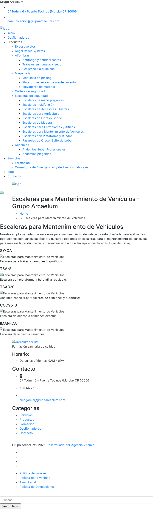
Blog (10, 172)
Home (25, 213)
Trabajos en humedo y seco (41, 64)
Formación (22, 163)
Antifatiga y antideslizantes (41, 60)
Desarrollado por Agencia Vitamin (70, 445)
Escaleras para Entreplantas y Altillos (48, 127)
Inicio (11, 33)
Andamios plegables (36, 154)
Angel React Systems (30, 51)
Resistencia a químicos (38, 69)
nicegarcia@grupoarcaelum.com (42, 400)
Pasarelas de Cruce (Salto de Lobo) (47, 140)
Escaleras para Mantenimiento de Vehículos (53, 131)
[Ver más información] (21, 452)
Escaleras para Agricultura (41, 113)
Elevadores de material (38, 87)
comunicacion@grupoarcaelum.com (33, 21)
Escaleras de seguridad (31, 96)
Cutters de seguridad (30, 91)
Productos (27, 419)
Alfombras (22, 55)
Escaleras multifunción (38, 104)
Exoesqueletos (25, 46)
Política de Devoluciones (37, 487)
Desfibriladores (18, 37)
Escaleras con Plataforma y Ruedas (47, 136)
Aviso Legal (28, 482)
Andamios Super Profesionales (43, 149)
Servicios (13, 158)
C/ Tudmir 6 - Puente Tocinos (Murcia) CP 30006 (42, 11)
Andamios (22, 145)
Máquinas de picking (36, 78)
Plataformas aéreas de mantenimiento (49, 82)
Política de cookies (33, 473)
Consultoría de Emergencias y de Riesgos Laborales (51, 167)
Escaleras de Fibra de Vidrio (42, 118)
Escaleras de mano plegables (43, 100)
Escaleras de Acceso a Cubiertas (45, 109)
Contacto (14, 176)
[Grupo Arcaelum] (4, 28)
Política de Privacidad (35, 478)
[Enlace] (25, 341)
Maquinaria (22, 73)
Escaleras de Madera (37, 122)
